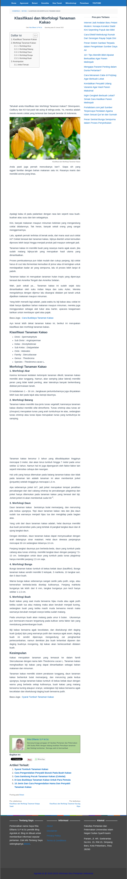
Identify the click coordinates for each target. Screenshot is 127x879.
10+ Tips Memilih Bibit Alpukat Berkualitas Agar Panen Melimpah (99, 58)
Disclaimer (52, 831)
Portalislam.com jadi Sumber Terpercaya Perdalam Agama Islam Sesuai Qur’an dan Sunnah (100, 111)
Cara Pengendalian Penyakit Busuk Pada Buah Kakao (43, 773)
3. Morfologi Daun (24, 52)
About (50, 826)
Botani (21, 795)
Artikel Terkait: (23, 65)
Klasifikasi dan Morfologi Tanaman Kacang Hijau (65, 803)
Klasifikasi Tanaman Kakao (25, 39)
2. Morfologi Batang (25, 49)
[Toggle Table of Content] (34, 36)
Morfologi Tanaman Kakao (24, 43)
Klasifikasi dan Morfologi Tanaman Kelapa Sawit (25, 803)
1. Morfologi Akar (24, 46)
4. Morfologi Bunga (25, 55)
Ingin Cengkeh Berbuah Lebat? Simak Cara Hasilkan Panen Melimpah (99, 99)
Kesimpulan (18, 61)
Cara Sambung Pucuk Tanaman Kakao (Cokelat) (40, 776)
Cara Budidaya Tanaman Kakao (37, 318)
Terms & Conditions (56, 840)
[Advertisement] (45, 87)
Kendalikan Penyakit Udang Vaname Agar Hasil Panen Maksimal (97, 87)
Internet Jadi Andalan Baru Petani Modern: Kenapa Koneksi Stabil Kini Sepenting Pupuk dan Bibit (100, 26)
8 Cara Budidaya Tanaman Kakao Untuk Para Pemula (43, 780)
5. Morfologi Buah (24, 58)
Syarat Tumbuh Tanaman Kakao (38, 697)
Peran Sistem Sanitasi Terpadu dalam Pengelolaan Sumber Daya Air (100, 46)
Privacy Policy (54, 835)
